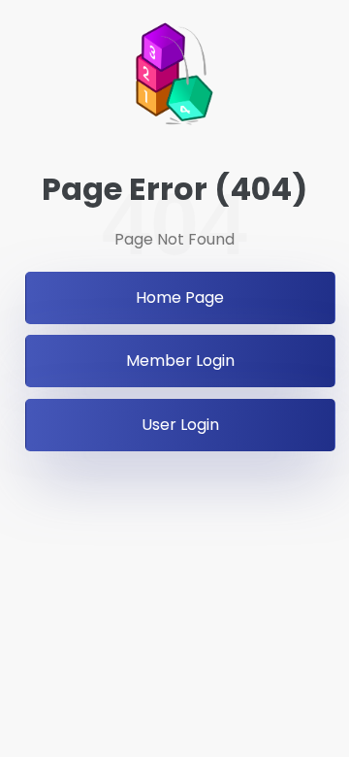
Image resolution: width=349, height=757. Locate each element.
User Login (180, 424)
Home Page (180, 297)
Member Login (180, 360)
